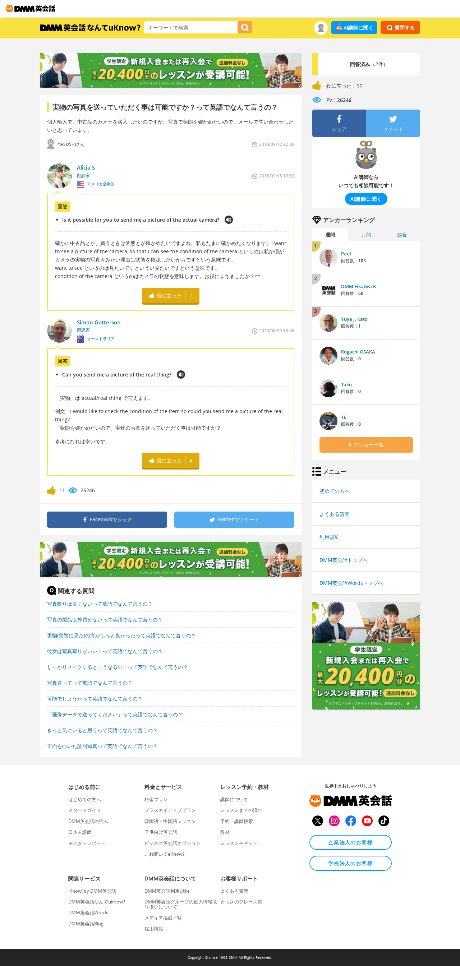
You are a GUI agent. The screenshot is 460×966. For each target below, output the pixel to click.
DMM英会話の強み (88, 821)
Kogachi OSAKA (358, 351)
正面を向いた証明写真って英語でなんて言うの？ (102, 746)
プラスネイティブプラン (170, 810)
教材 (225, 832)
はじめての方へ (84, 799)
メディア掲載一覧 (163, 918)
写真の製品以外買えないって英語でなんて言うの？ (105, 619)
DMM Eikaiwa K (358, 286)
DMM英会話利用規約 (166, 891)
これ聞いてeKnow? (164, 854)
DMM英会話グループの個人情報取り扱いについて (180, 904)
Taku (346, 384)
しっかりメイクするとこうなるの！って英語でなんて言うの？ (117, 667)
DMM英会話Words (88, 912)
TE (343, 417)
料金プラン (156, 799)
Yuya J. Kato (354, 319)
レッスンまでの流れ (241, 810)
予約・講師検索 (236, 821)
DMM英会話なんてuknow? (96, 901)
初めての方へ (334, 490)
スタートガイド (84, 810)
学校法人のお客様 (350, 863)
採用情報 (153, 928)
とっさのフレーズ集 (241, 901)
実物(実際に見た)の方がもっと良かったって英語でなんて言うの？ (121, 635)
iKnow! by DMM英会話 (92, 891)
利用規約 (329, 536)
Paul (346, 253)
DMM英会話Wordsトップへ (351, 582)
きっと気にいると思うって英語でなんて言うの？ (102, 730)
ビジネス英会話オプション (172, 843)
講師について (234, 799)
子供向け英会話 (160, 832)
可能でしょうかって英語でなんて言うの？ (95, 698)
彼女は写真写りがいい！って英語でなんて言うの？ (105, 651)
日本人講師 (80, 832)
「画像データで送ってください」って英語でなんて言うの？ (115, 714)
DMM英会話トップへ (343, 559)
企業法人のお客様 (350, 842)
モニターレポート (87, 843)
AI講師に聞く (358, 27)
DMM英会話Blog (86, 923)
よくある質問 (334, 513)
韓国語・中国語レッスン (170, 821)
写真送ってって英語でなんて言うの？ (90, 682)
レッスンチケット (239, 843)
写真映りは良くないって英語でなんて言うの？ (100, 603)
